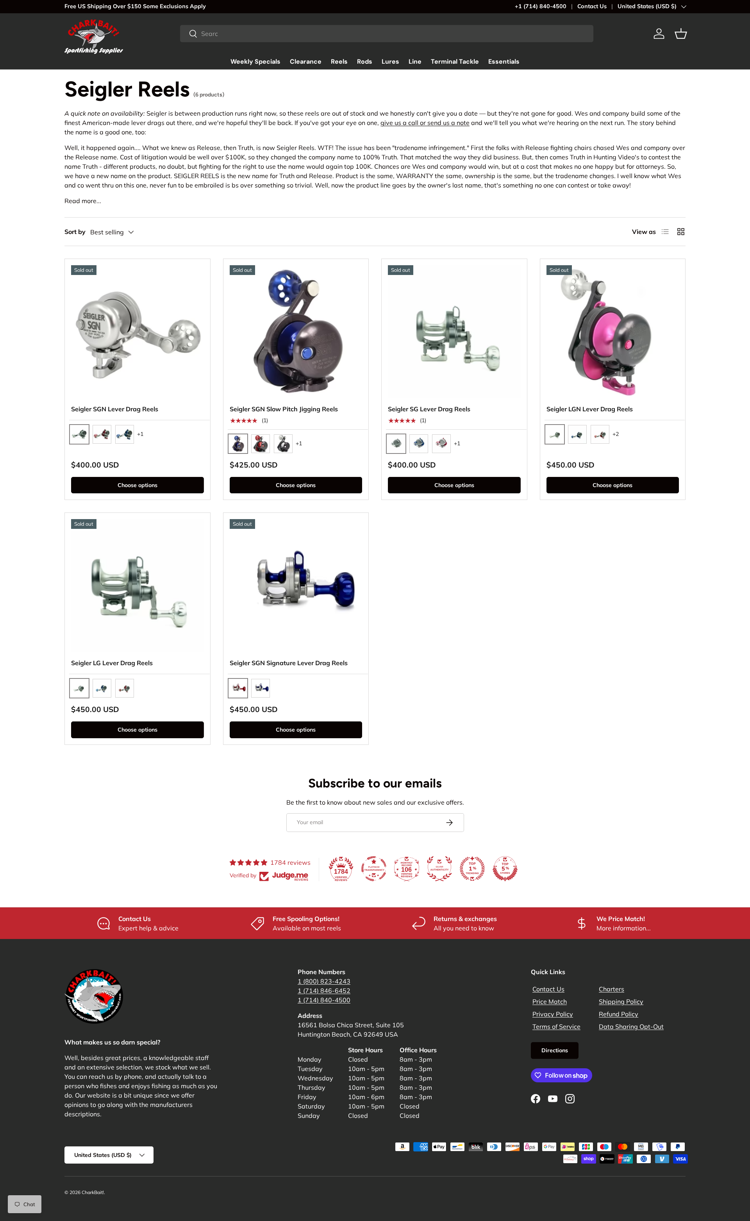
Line (415, 61)
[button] (680, 33)
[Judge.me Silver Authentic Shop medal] (439, 868)
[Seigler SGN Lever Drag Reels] (137, 331)
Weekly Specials (255, 61)
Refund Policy (618, 1014)
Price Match (549, 1001)
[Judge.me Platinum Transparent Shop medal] (373, 868)
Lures (390, 61)
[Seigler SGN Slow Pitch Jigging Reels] (296, 331)
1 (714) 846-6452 (324, 990)
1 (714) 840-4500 (324, 1000)
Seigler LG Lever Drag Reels (112, 663)
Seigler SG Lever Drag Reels (429, 409)
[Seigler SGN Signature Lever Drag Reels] (296, 585)
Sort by (75, 232)
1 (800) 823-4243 (324, 981)
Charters (611, 989)
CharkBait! (93, 1192)
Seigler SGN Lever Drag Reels (114, 409)
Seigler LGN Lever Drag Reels (589, 409)
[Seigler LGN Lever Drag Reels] (612, 331)
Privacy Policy (552, 1014)
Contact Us (592, 6)
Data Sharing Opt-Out (631, 1026)
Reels (339, 61)
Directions (554, 1050)
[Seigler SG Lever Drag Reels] (454, 331)
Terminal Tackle (455, 61)
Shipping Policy (621, 1001)
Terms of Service (556, 1026)
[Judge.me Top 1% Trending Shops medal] (472, 868)
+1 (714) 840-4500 (540, 6)
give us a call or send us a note (425, 123)
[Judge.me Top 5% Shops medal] (505, 868)
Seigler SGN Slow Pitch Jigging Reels (284, 409)
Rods (364, 61)
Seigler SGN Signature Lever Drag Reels (289, 663)
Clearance (305, 61)
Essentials (504, 61)
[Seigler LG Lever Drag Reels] (137, 585)
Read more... (82, 201)
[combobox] (386, 33)
